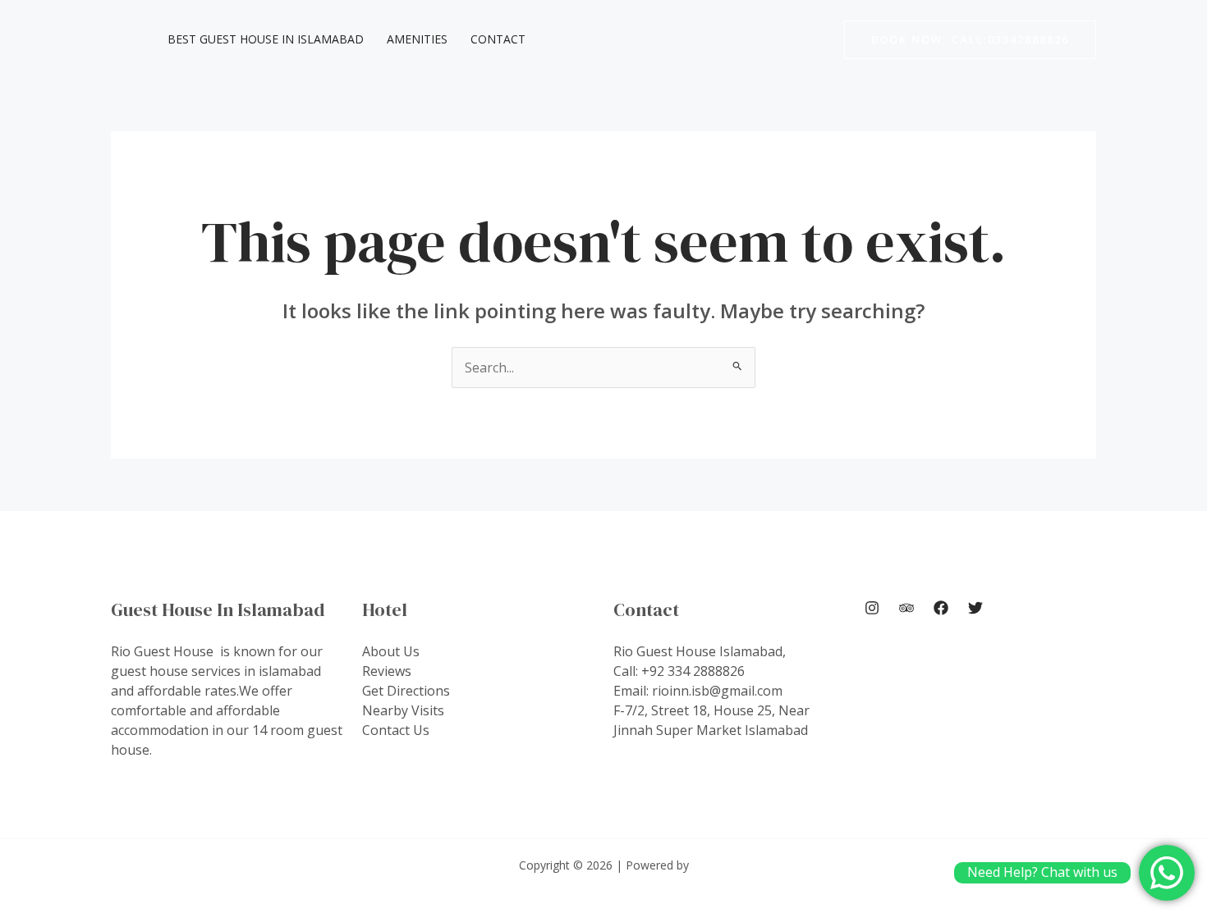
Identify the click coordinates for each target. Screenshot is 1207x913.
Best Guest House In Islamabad (266, 39)
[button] (970, 40)
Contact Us (395, 730)
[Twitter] (975, 607)
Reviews (386, 671)
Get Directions (406, 691)
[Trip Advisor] (906, 607)
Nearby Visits (403, 710)
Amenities (417, 39)
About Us (391, 651)
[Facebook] (941, 607)
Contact (497, 39)
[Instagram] (872, 607)
